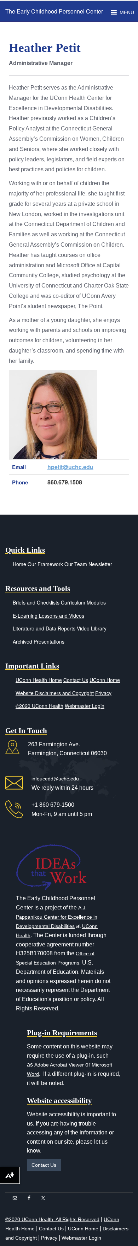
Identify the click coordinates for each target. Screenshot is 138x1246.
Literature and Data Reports (44, 628)
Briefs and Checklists (36, 602)
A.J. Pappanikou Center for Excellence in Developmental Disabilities (56, 917)
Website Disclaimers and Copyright (55, 693)
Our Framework (45, 564)
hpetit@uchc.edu (70, 467)
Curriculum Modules (83, 602)
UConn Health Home (39, 679)
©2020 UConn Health (39, 705)
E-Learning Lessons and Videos (48, 615)
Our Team (75, 564)
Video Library (92, 628)
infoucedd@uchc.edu (55, 779)
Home (19, 564)
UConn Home (105, 679)
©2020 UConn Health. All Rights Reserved (52, 1219)
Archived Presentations (38, 641)
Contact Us (75, 679)
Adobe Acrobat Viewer (59, 1065)
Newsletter (100, 564)
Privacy (103, 693)
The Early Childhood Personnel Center (54, 11)
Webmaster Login (84, 705)
